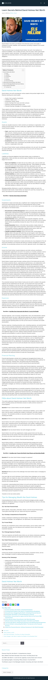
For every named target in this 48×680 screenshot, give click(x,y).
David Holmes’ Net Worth (9, 85)
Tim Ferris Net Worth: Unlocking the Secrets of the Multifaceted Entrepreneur (25, 622)
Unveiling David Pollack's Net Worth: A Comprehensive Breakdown (22, 611)
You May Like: (8, 87)
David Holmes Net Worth (9, 72)
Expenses (8, 79)
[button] (41, 3)
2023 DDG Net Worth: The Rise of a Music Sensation (17, 634)
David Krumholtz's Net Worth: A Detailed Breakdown (18, 609)
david (5, 632)
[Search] (22, 643)
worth (12, 632)
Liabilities (7, 74)
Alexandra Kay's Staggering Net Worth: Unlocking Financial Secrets (23, 613)
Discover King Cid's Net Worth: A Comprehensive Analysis (16, 653)
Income (7, 77)
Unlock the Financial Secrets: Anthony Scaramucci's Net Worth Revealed (24, 627)
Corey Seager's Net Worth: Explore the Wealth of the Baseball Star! (20, 636)
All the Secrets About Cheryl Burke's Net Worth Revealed (20, 619)
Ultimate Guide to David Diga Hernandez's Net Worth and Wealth (22, 620)
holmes (9, 632)
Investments (8, 76)
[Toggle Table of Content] (22, 70)
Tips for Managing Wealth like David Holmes (14, 84)
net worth (6, 630)
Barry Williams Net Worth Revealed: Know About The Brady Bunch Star (20, 655)
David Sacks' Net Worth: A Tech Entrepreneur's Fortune (19, 614)
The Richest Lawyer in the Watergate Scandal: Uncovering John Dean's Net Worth (22, 662)
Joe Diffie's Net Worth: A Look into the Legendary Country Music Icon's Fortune (22, 657)
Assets (6, 73)
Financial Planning (9, 80)
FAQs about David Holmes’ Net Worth (12, 82)
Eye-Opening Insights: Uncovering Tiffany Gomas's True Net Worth (18, 659)
